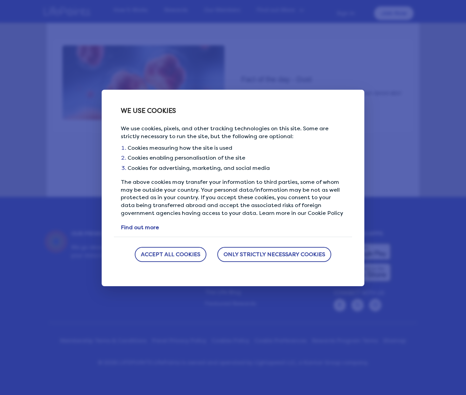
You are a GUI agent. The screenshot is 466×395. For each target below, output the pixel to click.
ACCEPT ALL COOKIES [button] (170, 254)
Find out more (140, 227)
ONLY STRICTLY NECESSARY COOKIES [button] (274, 254)
